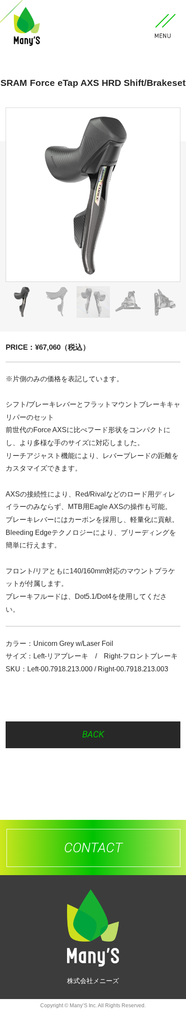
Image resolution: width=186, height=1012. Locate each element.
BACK (93, 734)
